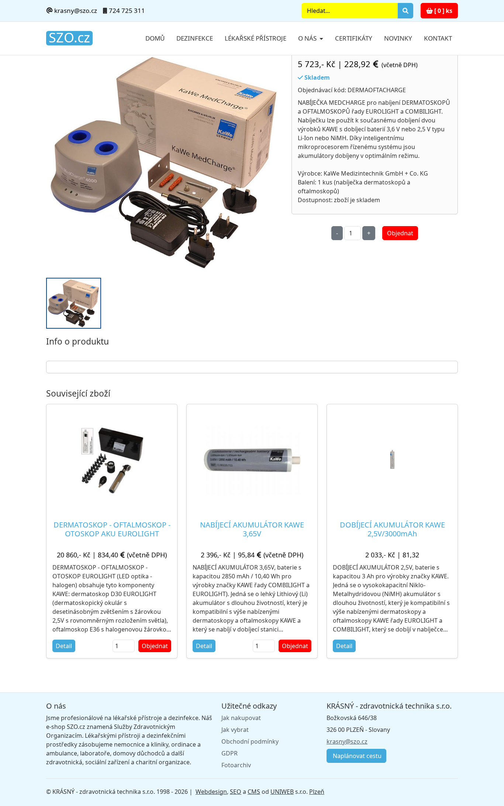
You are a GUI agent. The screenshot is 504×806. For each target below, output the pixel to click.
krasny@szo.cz (75, 10)
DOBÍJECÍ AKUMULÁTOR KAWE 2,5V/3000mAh (392, 529)
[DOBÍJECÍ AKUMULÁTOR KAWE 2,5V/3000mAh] (392, 459)
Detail (64, 646)
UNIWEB (282, 792)
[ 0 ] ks (442, 11)
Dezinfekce (194, 38)
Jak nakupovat (241, 718)
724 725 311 (127, 10)
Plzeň (316, 792)
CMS (254, 792)
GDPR (229, 753)
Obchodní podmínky (250, 741)
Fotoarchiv (236, 765)
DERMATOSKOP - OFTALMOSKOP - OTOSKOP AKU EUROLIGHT (111, 529)
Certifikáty (353, 38)
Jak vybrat (235, 730)
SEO (235, 792)
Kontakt (438, 38)
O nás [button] (308, 38)
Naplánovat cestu (356, 756)
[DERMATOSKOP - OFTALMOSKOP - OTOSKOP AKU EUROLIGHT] (112, 459)
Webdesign (211, 792)
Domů (155, 38)
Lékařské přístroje (255, 38)
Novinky (398, 38)
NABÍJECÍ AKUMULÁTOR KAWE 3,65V (252, 529)
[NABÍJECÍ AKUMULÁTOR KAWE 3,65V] (252, 459)
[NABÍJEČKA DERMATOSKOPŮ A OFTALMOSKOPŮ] (164, 162)
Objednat (400, 233)
